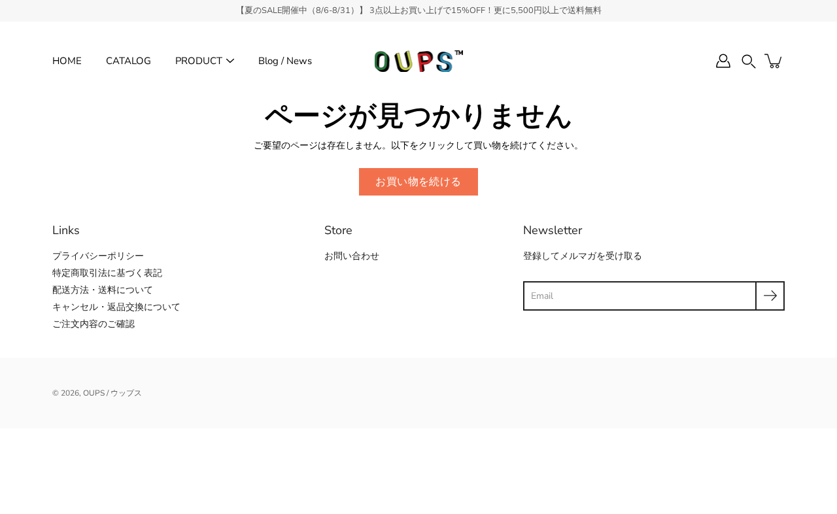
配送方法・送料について (102, 290)
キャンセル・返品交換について (116, 307)
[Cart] (774, 60)
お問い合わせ (351, 256)
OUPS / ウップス (112, 393)
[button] (749, 61)
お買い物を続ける (418, 181)
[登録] (770, 296)
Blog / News (285, 60)
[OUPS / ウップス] (419, 61)
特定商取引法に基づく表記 (107, 273)
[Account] (723, 60)
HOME (67, 60)
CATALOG (128, 60)
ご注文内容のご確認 (93, 324)
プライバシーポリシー (98, 256)
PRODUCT (198, 60)
